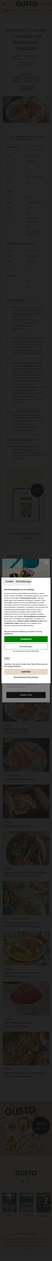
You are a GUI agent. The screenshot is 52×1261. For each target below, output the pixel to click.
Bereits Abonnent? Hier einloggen (26, 677)
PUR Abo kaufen (26, 672)
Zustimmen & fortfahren (26, 639)
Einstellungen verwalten (26, 646)
